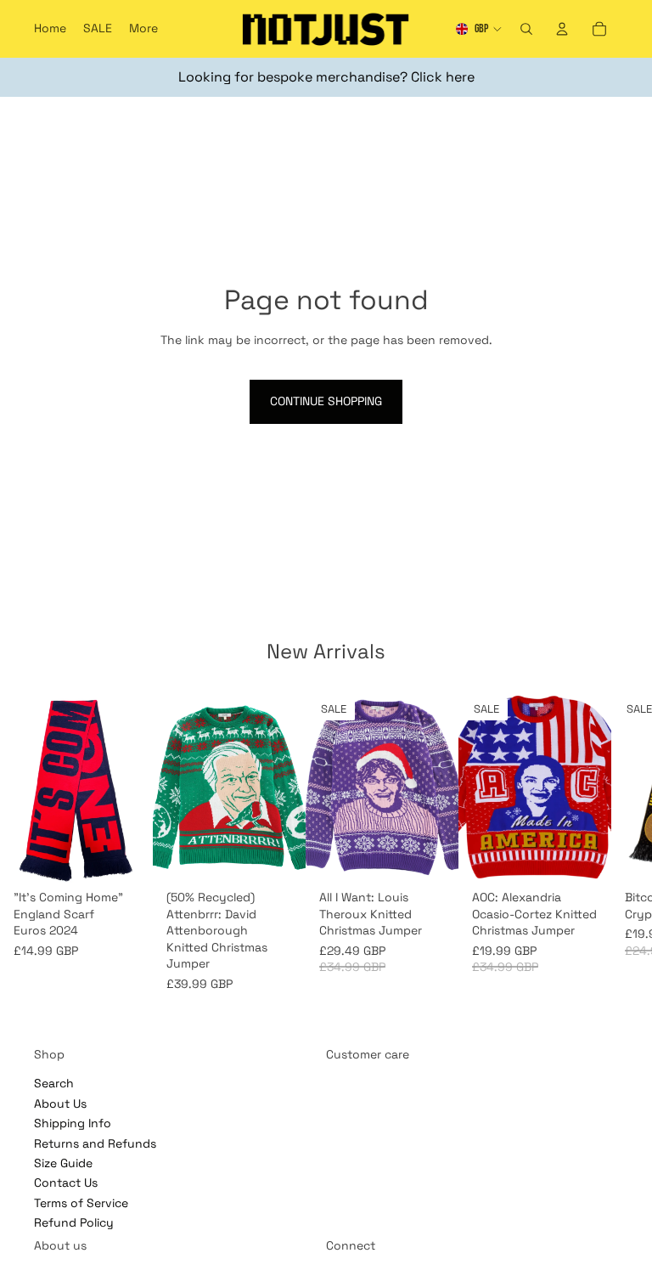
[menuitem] (143, 29)
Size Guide (63, 1162)
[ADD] (126, 856)
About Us (60, 1102)
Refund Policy (74, 1222)
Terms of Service (81, 1202)
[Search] (526, 29)
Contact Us (66, 1182)
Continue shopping (326, 401)
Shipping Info (72, 1123)
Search (54, 1083)
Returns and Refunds (95, 1142)
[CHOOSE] (279, 856)
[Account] (562, 29)
